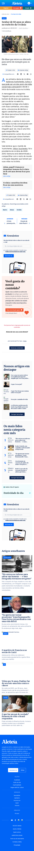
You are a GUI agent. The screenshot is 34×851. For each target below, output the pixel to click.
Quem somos (17, 832)
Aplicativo (17, 798)
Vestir (17, 803)
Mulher (6, 633)
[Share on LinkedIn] (21, 74)
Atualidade (17, 780)
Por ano (17, 813)
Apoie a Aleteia (17, 829)
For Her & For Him (16, 14)
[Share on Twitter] (24, 74)
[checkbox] (4, 250)
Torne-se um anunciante (17, 838)
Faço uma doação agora (13, 310)
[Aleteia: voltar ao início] (17, 3)
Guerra (5, 210)
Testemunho (7, 557)
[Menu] (6, 3)
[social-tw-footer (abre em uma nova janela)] (19, 820)
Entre (24, 341)
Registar (6, 8)
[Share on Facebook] (17, 74)
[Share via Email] (27, 74)
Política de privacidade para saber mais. (15, 251)
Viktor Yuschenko (20, 148)
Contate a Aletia (17, 842)
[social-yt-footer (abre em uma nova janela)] (12, 820)
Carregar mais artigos (17, 414)
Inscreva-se (17, 800)
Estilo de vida (5, 14)
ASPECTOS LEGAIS (17, 835)
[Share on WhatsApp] (31, 74)
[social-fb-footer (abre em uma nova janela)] (15, 820)
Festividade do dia (13, 493)
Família (5, 697)
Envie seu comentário (17, 348)
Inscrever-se (8, 256)
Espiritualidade (17, 785)
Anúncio (17, 805)
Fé (4, 664)
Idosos (12, 210)
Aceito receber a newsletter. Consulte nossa (15, 251)
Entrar (22, 770)
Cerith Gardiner (23, 28)
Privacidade (17, 845)
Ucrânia (19, 210)
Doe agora (16, 8)
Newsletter (17, 795)
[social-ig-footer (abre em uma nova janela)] (22, 820)
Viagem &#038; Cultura (17, 787)
